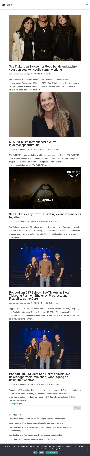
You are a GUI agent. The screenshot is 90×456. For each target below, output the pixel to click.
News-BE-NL (46, 74)
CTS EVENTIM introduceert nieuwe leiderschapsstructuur (32, 143)
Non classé (54, 149)
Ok (35, 452)
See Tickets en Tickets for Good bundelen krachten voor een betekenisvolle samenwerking (43, 68)
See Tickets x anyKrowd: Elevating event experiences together (45, 215)
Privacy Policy (52, 452)
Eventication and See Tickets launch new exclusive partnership (35, 435)
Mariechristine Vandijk (21, 74)
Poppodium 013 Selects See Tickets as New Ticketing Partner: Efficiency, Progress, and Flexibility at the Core (39, 295)
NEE (41, 452)
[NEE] (87, 450)
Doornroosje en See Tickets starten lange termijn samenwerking (36, 423)
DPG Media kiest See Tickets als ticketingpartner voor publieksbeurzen (39, 419)
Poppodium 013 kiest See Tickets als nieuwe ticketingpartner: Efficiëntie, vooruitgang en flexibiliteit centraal (39, 377)
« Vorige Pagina (15, 404)
